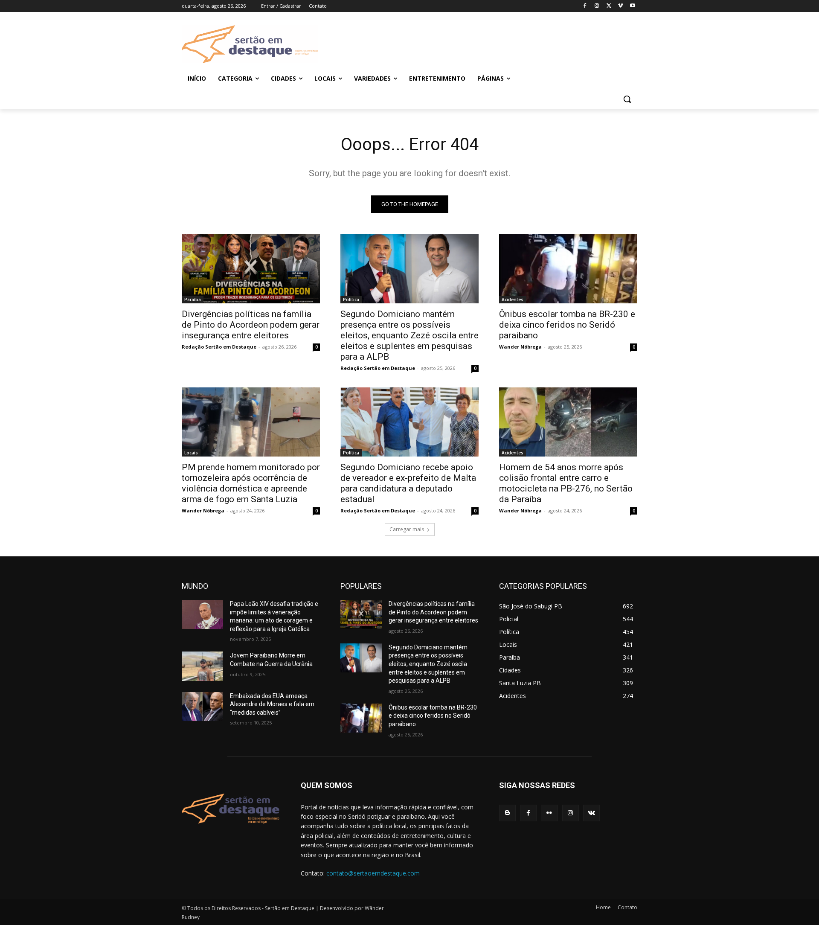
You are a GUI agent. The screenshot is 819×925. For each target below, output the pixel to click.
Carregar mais (406, 529)
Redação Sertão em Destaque (219, 346)
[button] (627, 99)
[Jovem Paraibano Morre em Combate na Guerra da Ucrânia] (202, 666)
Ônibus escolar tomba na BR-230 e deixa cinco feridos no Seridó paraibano (567, 324)
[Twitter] (609, 6)
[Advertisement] (477, 43)
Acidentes (512, 300)
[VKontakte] (591, 813)
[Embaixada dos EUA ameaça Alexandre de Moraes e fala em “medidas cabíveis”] (202, 706)
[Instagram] (597, 6)
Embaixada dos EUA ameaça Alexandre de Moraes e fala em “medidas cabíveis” (272, 704)
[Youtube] (632, 6)
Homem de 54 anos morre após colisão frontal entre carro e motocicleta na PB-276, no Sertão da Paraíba (566, 483)
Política (351, 300)
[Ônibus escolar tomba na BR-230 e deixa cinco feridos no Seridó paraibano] (568, 268)
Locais (191, 453)
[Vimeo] (620, 6)
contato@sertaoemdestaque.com (373, 873)
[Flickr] (549, 813)
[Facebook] (585, 6)
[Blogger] (507, 813)
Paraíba (192, 300)
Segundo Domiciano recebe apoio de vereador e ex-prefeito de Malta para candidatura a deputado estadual (408, 483)
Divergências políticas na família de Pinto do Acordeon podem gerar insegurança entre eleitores (250, 324)
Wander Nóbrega (520, 346)
